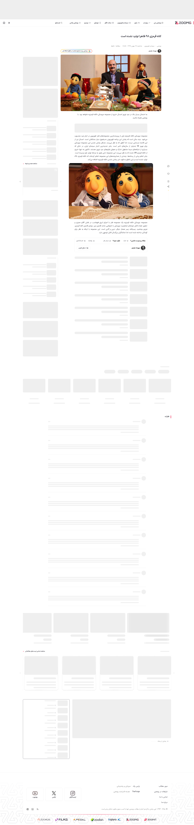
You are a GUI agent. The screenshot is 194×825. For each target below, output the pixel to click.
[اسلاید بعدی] (20, 181)
